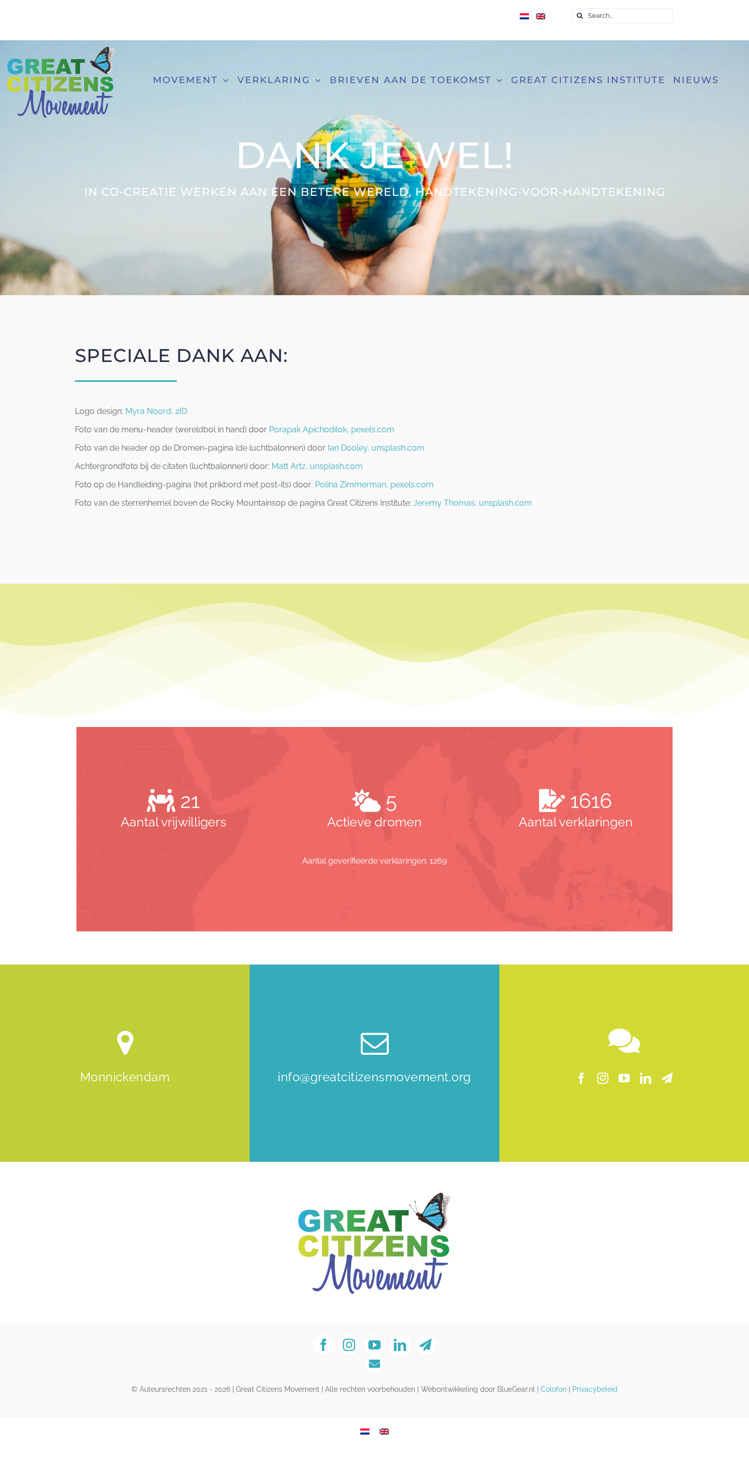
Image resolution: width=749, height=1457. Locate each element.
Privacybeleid (595, 1389)
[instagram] (602, 1078)
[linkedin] (645, 1078)
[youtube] (624, 1078)
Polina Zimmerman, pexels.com (374, 484)
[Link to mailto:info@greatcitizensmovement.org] (374, 1364)
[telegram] (667, 1078)
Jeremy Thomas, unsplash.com (472, 503)
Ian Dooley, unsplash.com (376, 448)
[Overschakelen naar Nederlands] (364, 1432)
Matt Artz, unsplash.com (317, 466)
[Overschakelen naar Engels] (540, 17)
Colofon (554, 1389)
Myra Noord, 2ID (156, 411)
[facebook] (581, 1078)
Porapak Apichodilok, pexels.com (331, 429)
